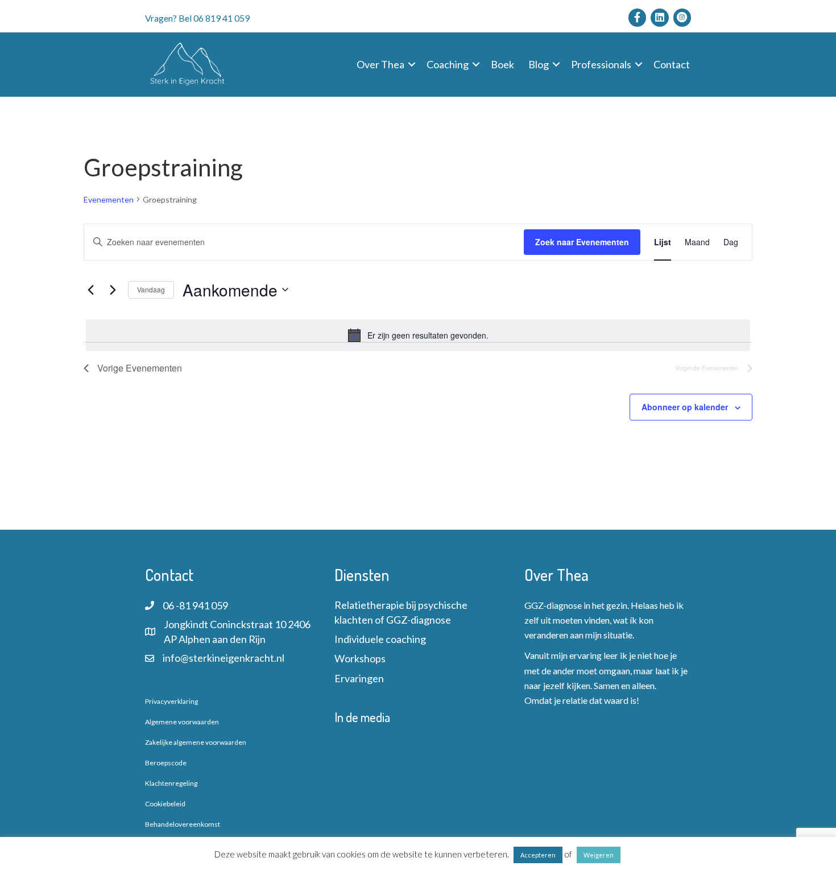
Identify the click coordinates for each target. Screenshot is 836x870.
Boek (502, 64)
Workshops (360, 658)
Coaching (448, 64)
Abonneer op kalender (685, 407)
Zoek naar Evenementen (582, 242)
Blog (538, 64)
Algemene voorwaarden (182, 722)
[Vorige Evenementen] (90, 289)
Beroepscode (166, 762)
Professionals (601, 64)
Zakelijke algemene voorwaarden (195, 742)
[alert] (418, 335)
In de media (362, 717)
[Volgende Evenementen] (112, 289)
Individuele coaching (380, 639)
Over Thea (380, 64)
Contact (671, 64)
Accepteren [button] (538, 855)
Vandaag (151, 289)
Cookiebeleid (165, 803)
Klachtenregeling (171, 783)
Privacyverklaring (171, 701)
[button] (411, 64)
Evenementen (109, 199)
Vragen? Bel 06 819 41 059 (197, 18)
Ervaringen (359, 678)
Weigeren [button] (598, 855)
